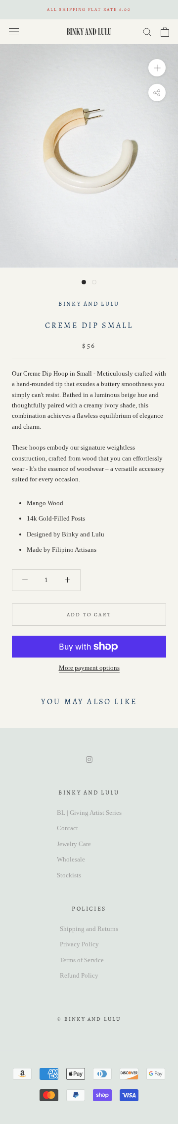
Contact (67, 828)
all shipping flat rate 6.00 (89, 9)
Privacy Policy (79, 944)
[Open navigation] (14, 31)
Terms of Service (82, 960)
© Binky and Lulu (89, 1019)
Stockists (69, 875)
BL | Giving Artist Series (89, 812)
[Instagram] (89, 758)
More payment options (89, 667)
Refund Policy (79, 975)
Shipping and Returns (89, 928)
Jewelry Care (74, 844)
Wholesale (71, 859)
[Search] (147, 31)
